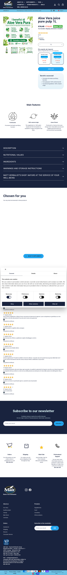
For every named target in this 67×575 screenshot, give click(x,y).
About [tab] (55, 273)
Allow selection (33, 304)
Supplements (30, 2)
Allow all (54, 304)
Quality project (7, 510)
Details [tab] (33, 273)
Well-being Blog (22, 7)
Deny (12, 304)
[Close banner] (5, 269)
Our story (5, 507)
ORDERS (5, 10)
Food (39, 2)
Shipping (48, 28)
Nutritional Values (13, 155)
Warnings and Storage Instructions (22, 168)
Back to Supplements (35, 256)
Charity (5, 512)
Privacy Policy (12, 571)
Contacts (5, 517)
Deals (43, 4)
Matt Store (6, 515)
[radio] (44, 59)
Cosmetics (20, 4)
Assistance (6, 527)
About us (20, 2)
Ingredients (9, 162)
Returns (5, 532)
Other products (32, 4)
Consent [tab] (11, 273)
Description (9, 148)
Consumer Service (8, 534)
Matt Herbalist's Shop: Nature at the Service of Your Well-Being (31, 176)
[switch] (25, 297)
